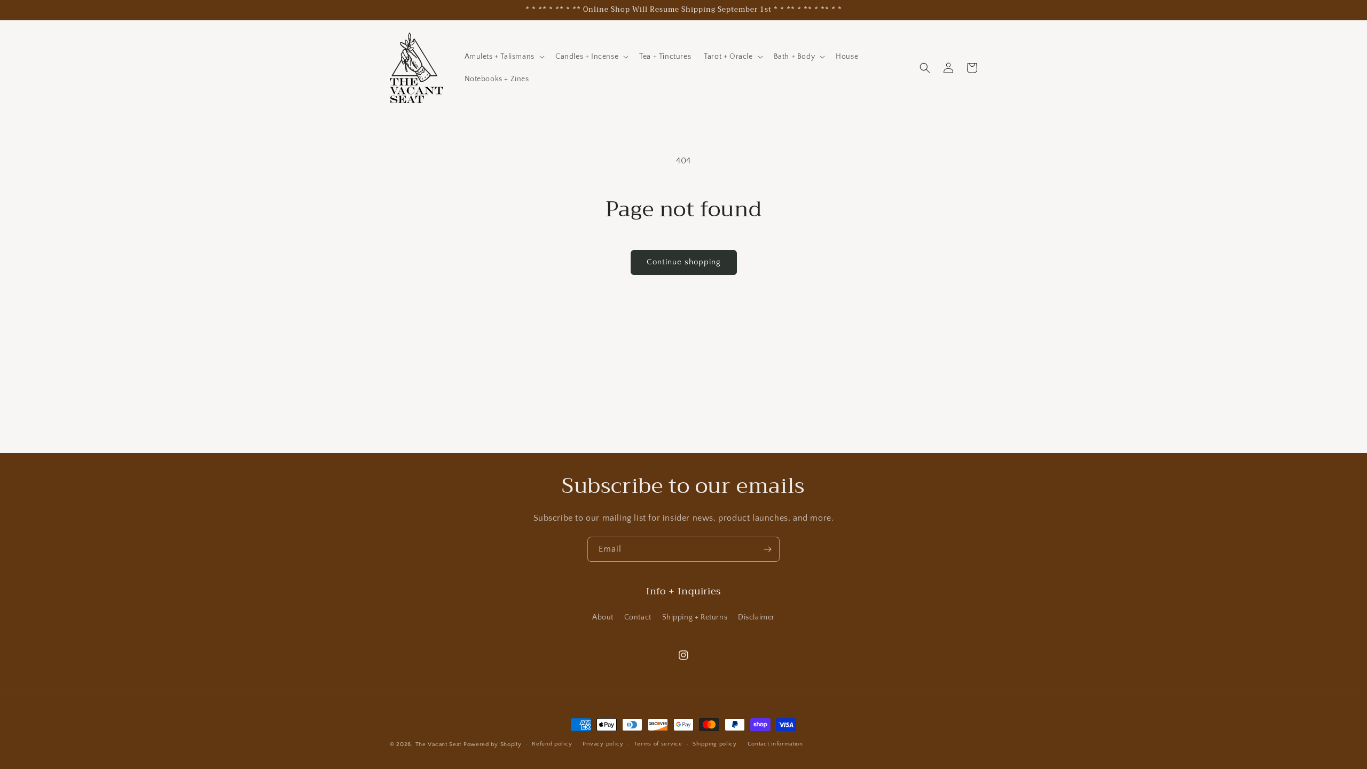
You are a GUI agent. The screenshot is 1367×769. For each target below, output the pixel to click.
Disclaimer (756, 617)
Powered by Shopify (492, 744)
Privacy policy (603, 744)
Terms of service (658, 744)
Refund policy (552, 744)
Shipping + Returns (695, 617)
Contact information (775, 744)
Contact (637, 617)
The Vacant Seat (438, 744)
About (603, 617)
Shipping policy (715, 744)
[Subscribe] (767, 549)
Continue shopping (684, 261)
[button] (503, 56)
